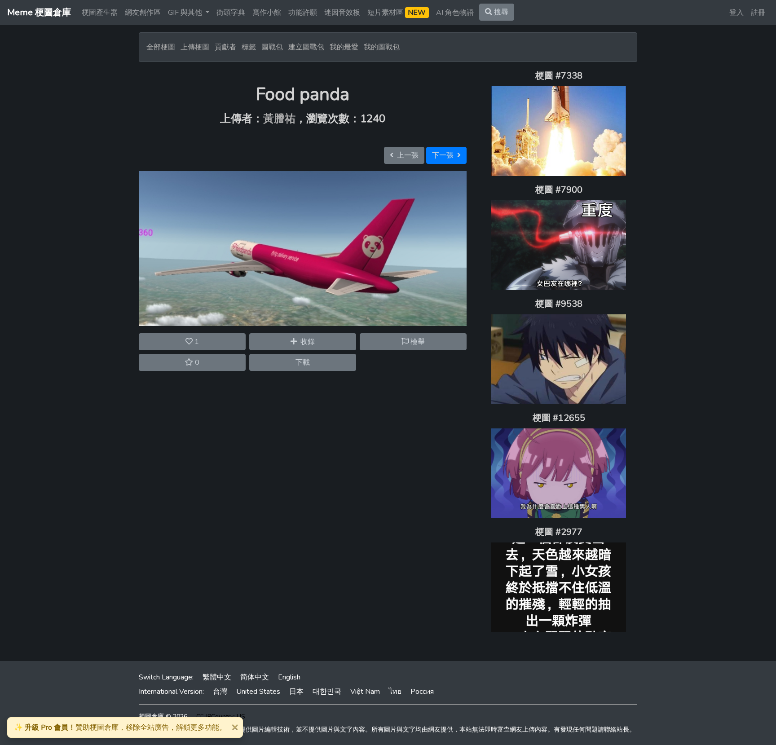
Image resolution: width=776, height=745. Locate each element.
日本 (296, 692)
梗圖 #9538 (558, 304)
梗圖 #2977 (558, 532)
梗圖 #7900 (558, 190)
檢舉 (417, 342)
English (289, 677)
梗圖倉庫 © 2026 (163, 716)
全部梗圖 (160, 47)
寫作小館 (266, 13)
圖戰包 (272, 47)
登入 (736, 13)
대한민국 (327, 692)
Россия (422, 692)
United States (258, 692)
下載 (302, 362)
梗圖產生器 (100, 13)
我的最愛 (344, 47)
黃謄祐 (279, 118)
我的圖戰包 (382, 47)
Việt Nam (365, 692)
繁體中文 (217, 677)
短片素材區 (396, 13)
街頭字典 (230, 13)
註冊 (758, 13)
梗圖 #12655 (559, 418)
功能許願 (302, 13)
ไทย (395, 692)
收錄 (306, 342)
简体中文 (254, 677)
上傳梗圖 (195, 47)
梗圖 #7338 (558, 76)
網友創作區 (143, 13)
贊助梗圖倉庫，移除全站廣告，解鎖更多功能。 (120, 727)
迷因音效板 (342, 13)
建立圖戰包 (306, 47)
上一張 (406, 155)
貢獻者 (225, 47)
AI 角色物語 (455, 13)
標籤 (249, 47)
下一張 (444, 155)
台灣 (220, 692)
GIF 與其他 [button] (186, 13)
